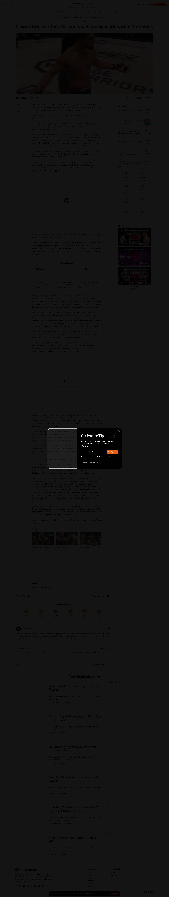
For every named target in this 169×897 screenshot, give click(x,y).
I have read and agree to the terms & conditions (98, 456)
